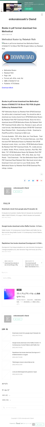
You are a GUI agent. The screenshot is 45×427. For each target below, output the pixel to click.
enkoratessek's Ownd (22, 19)
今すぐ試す (28, 9)
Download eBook (7, 88)
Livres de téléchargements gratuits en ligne (24, 372)
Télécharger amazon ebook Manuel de (23, 362)
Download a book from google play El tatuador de (19, 209)
